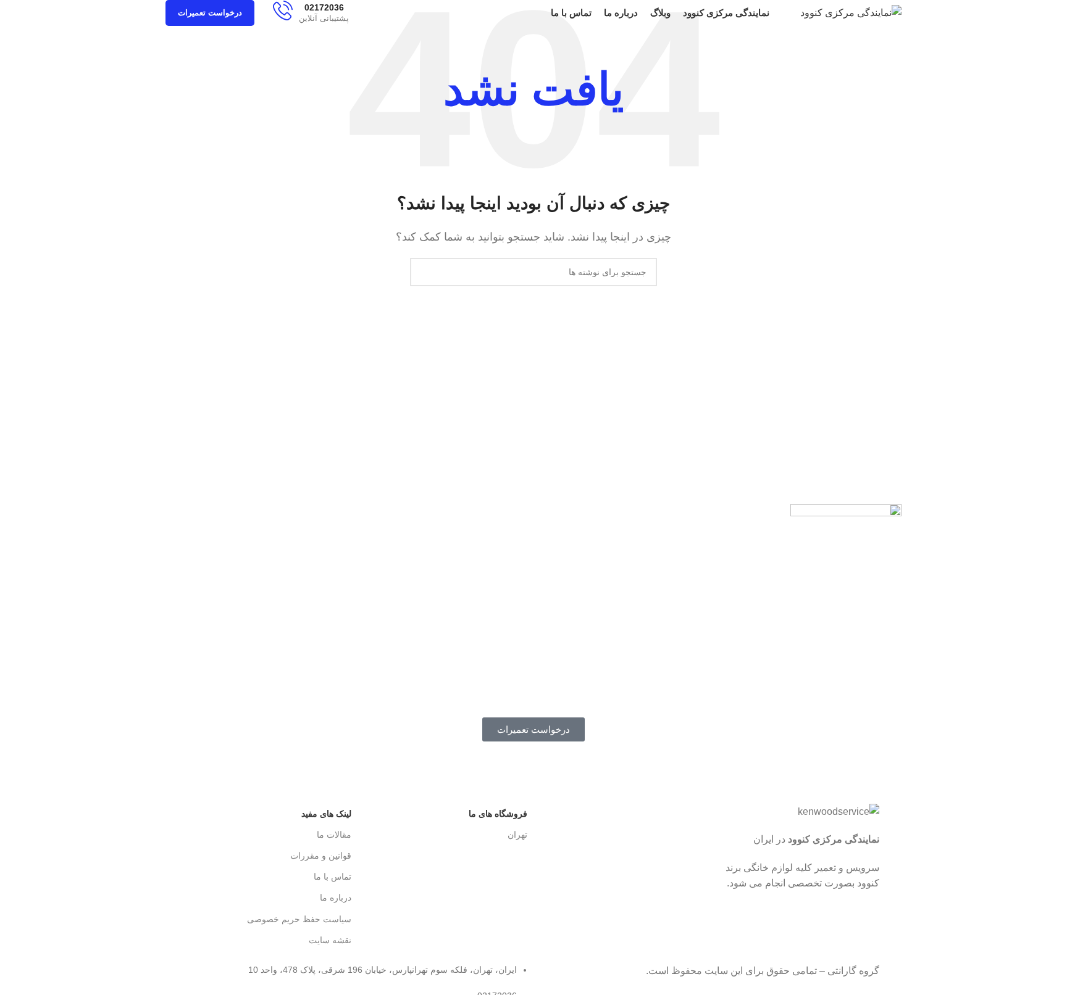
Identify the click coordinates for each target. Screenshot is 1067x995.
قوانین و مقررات (320, 856)
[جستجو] (424, 272)
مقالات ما (334, 835)
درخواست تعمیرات (210, 12)
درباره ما (335, 897)
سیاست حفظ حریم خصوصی (299, 919)
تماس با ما (332, 876)
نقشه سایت (330, 940)
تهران (517, 835)
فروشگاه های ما (498, 814)
